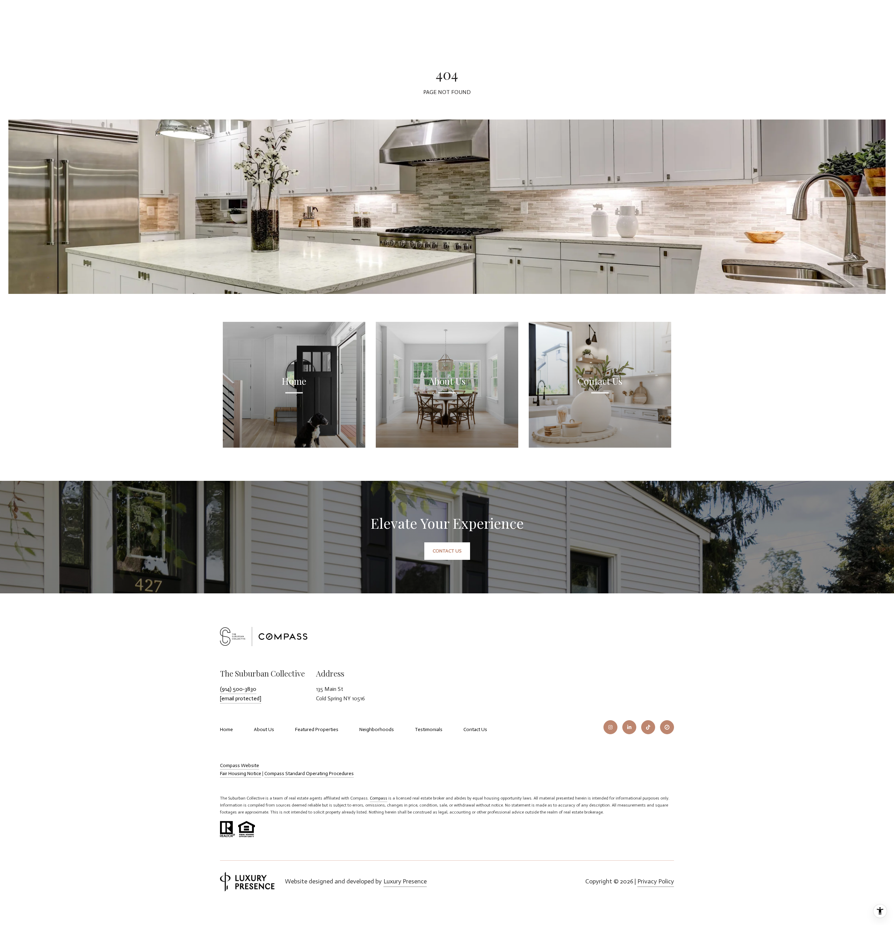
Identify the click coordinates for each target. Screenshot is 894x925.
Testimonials (428, 729)
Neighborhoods (376, 729)
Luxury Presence (405, 881)
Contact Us (475, 729)
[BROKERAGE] (667, 727)
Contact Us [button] (447, 551)
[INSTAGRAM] (610, 727)
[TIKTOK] (648, 727)
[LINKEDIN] (629, 727)
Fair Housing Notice (240, 773)
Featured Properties (316, 729)
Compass (378, 798)
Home (226, 729)
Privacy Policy (655, 881)
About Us (264, 729)
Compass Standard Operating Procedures (309, 773)
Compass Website (239, 765)
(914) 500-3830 (238, 689)
